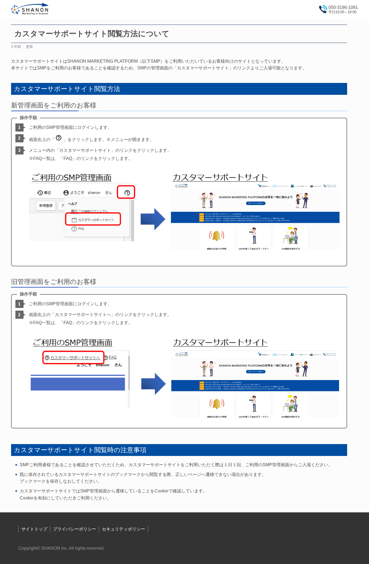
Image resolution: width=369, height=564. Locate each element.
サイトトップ (34, 529)
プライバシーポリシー (74, 529)
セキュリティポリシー (123, 529)
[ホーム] (30, 10)
